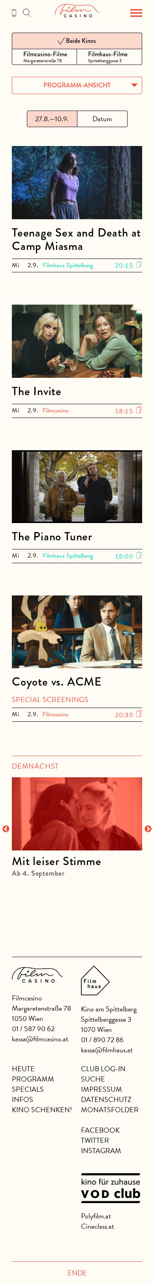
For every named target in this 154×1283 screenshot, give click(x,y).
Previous (6, 829)
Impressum (101, 1089)
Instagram (101, 1150)
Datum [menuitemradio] (102, 118)
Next (148, 829)
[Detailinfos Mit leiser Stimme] (77, 813)
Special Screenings (50, 699)
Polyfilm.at (96, 1216)
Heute (23, 1068)
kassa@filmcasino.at (40, 1038)
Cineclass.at (97, 1226)
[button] (136, 13)
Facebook (100, 1130)
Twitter (95, 1140)
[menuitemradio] (44, 57)
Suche (93, 1079)
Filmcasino (56, 410)
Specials (28, 1089)
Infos (22, 1099)
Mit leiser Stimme (56, 861)
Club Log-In (103, 1068)
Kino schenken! (42, 1109)
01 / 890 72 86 (102, 1039)
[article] (77, 823)
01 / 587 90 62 (33, 1028)
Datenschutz (106, 1099)
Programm (33, 1079)
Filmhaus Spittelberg (68, 265)
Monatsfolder (110, 1109)
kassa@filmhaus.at (107, 1050)
